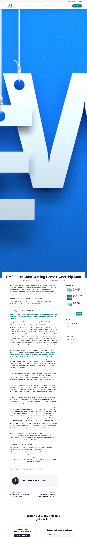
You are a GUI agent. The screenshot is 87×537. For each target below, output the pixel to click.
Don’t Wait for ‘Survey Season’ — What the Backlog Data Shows (77, 289)
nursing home (70, 336)
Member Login (79, 1)
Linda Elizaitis (70, 333)
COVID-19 (69, 326)
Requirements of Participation (71, 343)
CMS (68, 323)
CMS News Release (15, 469)
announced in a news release (48, 285)
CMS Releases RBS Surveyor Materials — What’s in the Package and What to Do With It (77, 296)
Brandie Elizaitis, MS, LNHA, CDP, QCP (29, 280)
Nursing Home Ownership (27, 469)
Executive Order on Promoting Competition (42, 359)
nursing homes (39, 469)
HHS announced (42, 291)
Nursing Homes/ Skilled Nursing (58, 280)
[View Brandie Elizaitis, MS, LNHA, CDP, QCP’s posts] (15, 481)
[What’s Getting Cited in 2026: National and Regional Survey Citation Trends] (69, 304)
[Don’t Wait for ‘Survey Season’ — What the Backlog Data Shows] (69, 290)
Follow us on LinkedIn (71, 1)
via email (48, 459)
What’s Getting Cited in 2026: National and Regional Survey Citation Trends (77, 303)
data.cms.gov (23, 289)
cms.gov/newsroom (26, 459)
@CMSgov (38, 461)
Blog (50, 280)
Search (79, 313)
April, (17, 399)
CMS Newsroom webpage (34, 303)
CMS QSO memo (75, 323)
